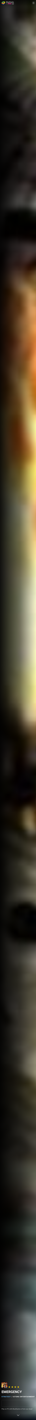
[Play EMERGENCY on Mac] (18, 1403)
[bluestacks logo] (8, 3)
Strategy (6, 1397)
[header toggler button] (33, 3)
